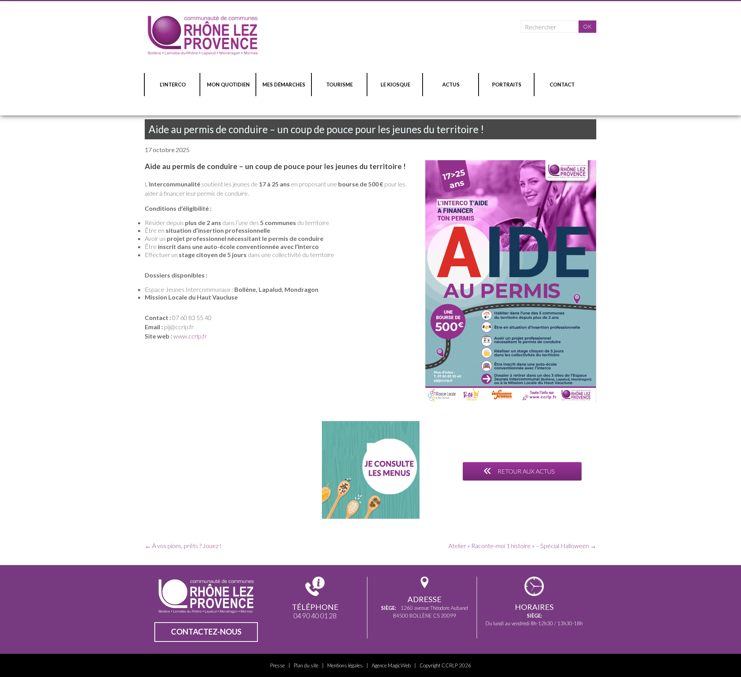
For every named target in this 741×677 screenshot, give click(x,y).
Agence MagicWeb (391, 665)
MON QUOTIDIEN (228, 84)
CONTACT (562, 84)
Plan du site (306, 665)
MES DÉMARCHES (283, 84)
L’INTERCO (173, 84)
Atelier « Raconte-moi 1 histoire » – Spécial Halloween (522, 545)
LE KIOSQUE (395, 84)
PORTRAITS (506, 84)
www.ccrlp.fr (190, 336)
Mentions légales (345, 665)
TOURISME (339, 84)
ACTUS (451, 84)
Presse (277, 665)
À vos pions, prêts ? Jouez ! (183, 545)
